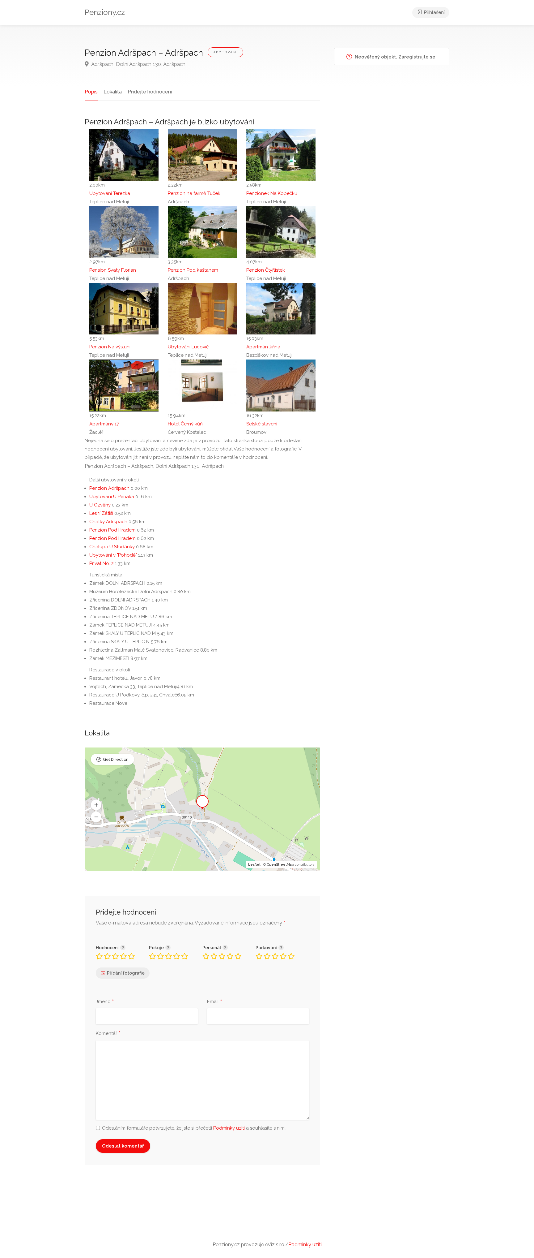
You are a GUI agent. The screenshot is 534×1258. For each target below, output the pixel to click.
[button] (96, 804)
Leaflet (254, 865)
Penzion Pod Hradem (112, 530)
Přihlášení (434, 12)
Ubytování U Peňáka (111, 496)
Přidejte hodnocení (150, 92)
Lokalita (113, 92)
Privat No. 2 (101, 563)
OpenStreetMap (280, 865)
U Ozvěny (100, 505)
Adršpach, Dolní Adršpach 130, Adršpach (137, 64)
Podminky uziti (229, 1128)
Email (214, 1002)
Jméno (105, 1002)
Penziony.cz (105, 12)
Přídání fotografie (126, 973)
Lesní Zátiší (101, 513)
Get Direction (116, 759)
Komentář (108, 1033)
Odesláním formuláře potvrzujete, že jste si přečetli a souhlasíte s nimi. (194, 1128)
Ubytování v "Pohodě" (113, 555)
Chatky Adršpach (108, 521)
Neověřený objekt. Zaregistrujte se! (395, 57)
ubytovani (225, 52)
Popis (91, 92)
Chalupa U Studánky (112, 546)
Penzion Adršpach (109, 488)
